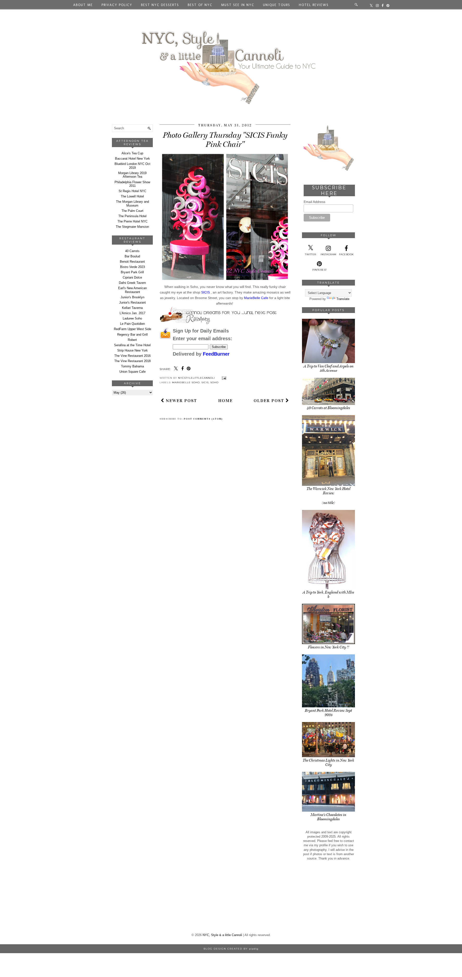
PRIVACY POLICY (117, 5)
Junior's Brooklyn (132, 297)
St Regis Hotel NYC (132, 191)
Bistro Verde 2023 (132, 267)
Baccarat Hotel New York (132, 158)
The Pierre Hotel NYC (132, 221)
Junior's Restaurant (132, 302)
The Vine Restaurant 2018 (132, 361)
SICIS (206, 292)
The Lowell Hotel (132, 196)
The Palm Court (132, 211)
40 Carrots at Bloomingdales (328, 408)
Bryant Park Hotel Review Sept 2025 (328, 712)
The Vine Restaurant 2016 (132, 356)
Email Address (314, 202)
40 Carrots (132, 251)
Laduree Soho (132, 318)
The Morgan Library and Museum (132, 203)
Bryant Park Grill (132, 272)
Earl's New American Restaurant (132, 290)
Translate (342, 299)
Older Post (270, 400)
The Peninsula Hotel (132, 216)
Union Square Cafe (132, 371)
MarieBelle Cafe (255, 298)
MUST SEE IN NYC (237, 5)
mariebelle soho (186, 382)
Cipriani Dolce (132, 277)
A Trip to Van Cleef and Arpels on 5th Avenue (328, 368)
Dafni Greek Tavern (132, 283)
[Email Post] (223, 377)
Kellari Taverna (132, 308)
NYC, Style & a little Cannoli (222, 935)
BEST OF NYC (200, 5)
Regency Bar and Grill (132, 334)
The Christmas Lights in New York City (328, 762)
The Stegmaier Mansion (132, 226)
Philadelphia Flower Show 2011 (132, 184)
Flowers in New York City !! (328, 647)
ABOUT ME (83, 5)
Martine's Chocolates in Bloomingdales (328, 817)
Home (225, 400)
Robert (132, 340)
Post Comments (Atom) (203, 418)
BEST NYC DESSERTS (160, 5)
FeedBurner (216, 354)
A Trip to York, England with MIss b (328, 594)
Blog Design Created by (231, 948)
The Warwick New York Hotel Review (328, 491)
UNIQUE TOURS (276, 5)
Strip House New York (132, 350)
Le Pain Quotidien (132, 324)
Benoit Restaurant (132, 261)
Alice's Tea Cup (132, 153)
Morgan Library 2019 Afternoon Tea (132, 175)
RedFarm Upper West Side (132, 329)
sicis (205, 382)
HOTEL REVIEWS (314, 5)
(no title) (328, 503)
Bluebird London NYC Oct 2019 (132, 165)
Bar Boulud (132, 256)
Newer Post (180, 400)
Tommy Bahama (132, 366)
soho (214, 382)
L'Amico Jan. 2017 (132, 313)
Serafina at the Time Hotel (132, 345)
